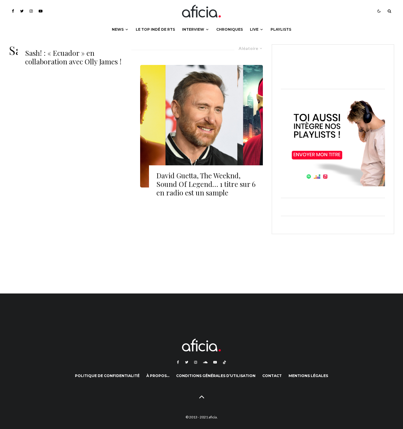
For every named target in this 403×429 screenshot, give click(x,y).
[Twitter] (22, 11)
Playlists (281, 29)
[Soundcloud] (205, 362)
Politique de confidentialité (107, 375)
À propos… (157, 375)
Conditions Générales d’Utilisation (215, 375)
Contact (272, 375)
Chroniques (229, 29)
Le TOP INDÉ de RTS (155, 29)
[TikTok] (224, 362)
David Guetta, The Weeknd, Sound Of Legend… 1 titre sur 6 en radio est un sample (205, 184)
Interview (193, 29)
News (118, 29)
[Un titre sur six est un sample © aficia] (201, 126)
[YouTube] (40, 11)
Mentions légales (308, 375)
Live (254, 29)
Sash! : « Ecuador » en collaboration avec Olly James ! (73, 57)
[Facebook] (13, 11)
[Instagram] (31, 11)
